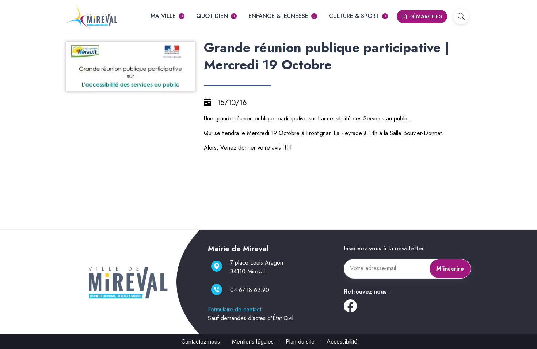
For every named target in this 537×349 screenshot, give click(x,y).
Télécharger (133, 85)
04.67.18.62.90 (249, 290)
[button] (461, 16)
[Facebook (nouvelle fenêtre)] (350, 308)
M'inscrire (450, 268)
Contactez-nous (200, 341)
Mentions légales (253, 341)
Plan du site (300, 341)
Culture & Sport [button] (354, 16)
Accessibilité (342, 341)
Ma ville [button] (163, 16)
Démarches (424, 16)
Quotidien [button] (212, 16)
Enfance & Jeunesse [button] (278, 16)
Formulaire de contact (234, 309)
